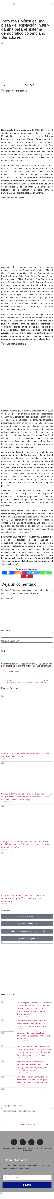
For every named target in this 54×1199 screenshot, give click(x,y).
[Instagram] (20, 572)
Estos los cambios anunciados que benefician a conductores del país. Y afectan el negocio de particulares (22, 898)
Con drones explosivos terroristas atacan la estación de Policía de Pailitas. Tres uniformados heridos (32, 1023)
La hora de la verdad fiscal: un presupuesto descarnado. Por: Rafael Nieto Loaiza (26, 755)
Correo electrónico (10, 641)
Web (3, 651)
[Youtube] (40, 1142)
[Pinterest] (27, 576)
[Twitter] (33, 572)
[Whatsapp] (46, 572)
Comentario (7, 598)
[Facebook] (8, 572)
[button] (3, 9)
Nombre (5, 631)
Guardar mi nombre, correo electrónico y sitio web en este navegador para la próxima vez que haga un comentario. (26, 665)
